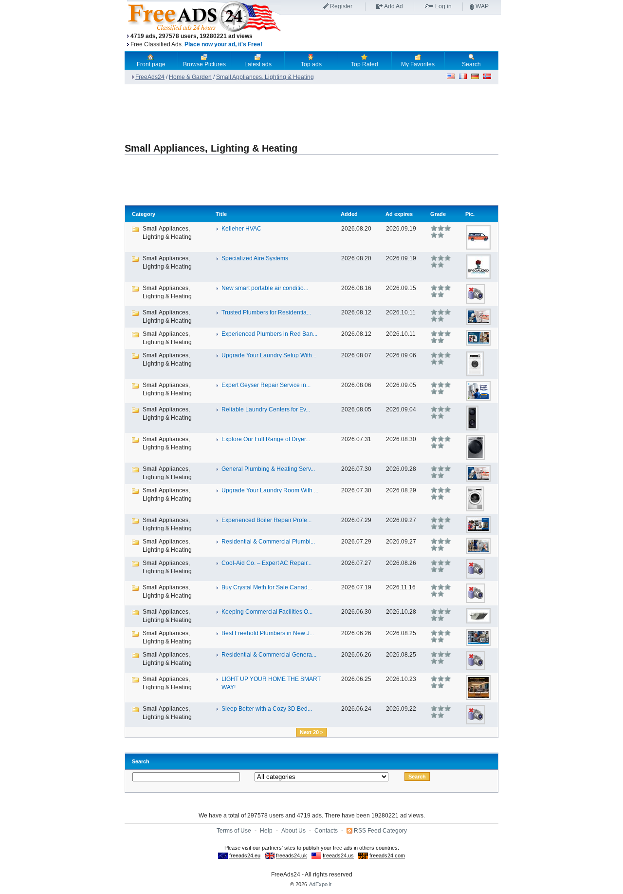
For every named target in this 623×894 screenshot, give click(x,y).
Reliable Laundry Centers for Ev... (265, 409)
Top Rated (364, 64)
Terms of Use (234, 830)
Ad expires (399, 214)
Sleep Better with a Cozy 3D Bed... (266, 708)
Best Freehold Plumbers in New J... (267, 633)
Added (349, 214)
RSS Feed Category (380, 830)
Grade (438, 214)
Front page (151, 64)
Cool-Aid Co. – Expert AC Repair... (266, 563)
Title (221, 214)
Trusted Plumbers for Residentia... (266, 312)
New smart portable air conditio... (264, 288)
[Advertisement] (391, 33)
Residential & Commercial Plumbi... (268, 541)
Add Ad (393, 6)
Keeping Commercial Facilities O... (266, 611)
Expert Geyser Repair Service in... (266, 385)
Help (266, 830)
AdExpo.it (320, 884)
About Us (293, 830)
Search (471, 64)
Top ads (311, 64)
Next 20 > (311, 732)
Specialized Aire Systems (254, 258)
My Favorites (418, 64)
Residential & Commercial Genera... (268, 654)
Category (143, 214)
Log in (443, 6)
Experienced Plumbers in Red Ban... (269, 333)
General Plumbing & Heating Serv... (268, 469)
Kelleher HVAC (241, 228)
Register (341, 6)
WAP (482, 6)
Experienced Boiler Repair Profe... (266, 520)
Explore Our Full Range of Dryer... (265, 439)
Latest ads (258, 64)
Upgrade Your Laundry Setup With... (268, 355)
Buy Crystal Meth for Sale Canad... (266, 587)
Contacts (326, 830)
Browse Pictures (204, 64)
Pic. (470, 214)
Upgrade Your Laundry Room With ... (269, 490)
